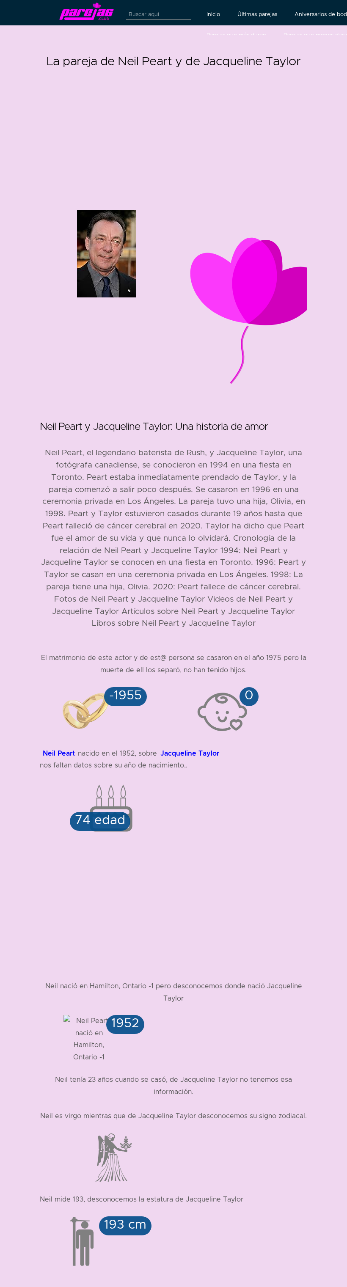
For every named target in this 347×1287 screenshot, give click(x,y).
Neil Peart (59, 753)
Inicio (213, 14)
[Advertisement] (173, 130)
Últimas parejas (257, 14)
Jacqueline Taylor (189, 753)
